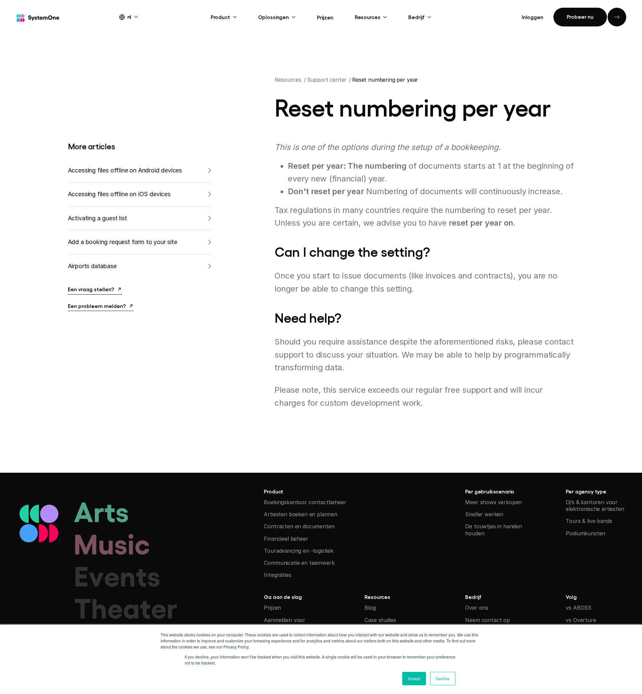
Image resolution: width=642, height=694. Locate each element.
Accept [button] (414, 678)
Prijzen (325, 17)
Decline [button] (443, 678)
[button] (135, 16)
